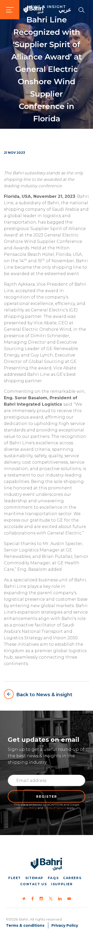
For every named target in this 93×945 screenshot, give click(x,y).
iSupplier (62, 884)
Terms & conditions (25, 925)
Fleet (14, 878)
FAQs (53, 878)
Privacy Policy (27, 808)
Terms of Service (55, 808)
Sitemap (34, 878)
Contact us (33, 884)
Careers (72, 878)
